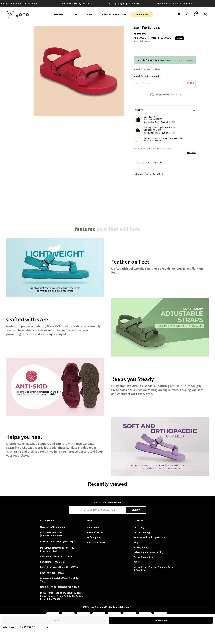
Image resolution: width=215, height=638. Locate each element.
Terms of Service (96, 532)
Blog (136, 542)
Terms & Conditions (144, 557)
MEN (74, 14)
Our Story (139, 527)
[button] (140, 33)
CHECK (190, 83)
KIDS (89, 14)
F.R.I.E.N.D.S (142, 14)
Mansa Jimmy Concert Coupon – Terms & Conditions (154, 569)
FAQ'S (136, 562)
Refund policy (94, 537)
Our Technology (142, 532)
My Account (93, 527)
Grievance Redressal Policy (148, 552)
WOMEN (58, 14)
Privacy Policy (141, 547)
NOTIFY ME (160, 620)
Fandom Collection (114, 14)
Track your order (96, 542)
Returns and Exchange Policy (149, 537)
